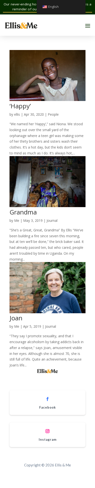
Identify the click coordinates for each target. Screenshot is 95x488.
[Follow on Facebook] (47, 399)
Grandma (23, 212)
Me (16, 220)
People (53, 114)
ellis (17, 114)
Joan (16, 317)
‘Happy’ (20, 105)
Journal (52, 220)
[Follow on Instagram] (47, 431)
